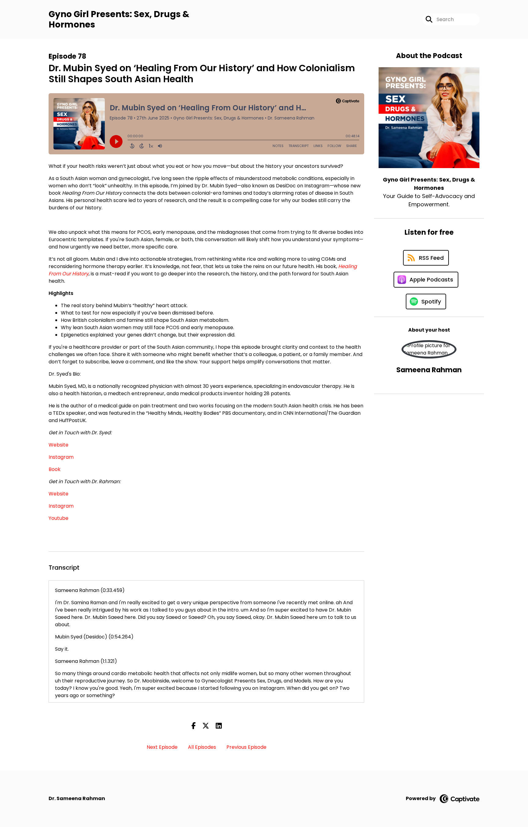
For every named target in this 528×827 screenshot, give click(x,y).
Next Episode (162, 747)
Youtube (58, 518)
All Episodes (202, 747)
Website (58, 444)
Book (55, 469)
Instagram (61, 457)
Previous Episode (246, 747)
